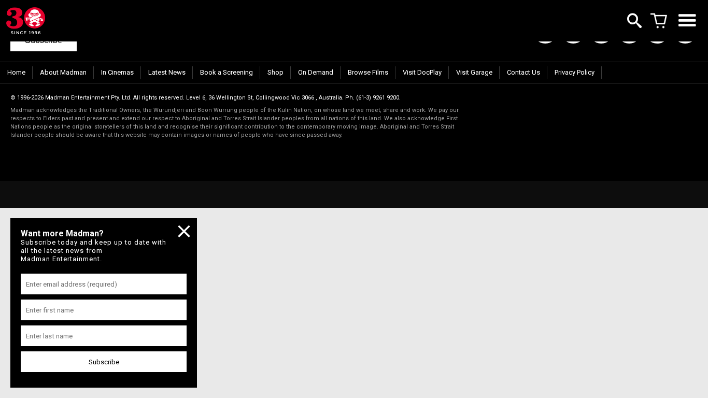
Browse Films (368, 72)
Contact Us (523, 72)
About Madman (63, 72)
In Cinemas (117, 72)
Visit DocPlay (422, 72)
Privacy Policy (574, 72)
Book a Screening (226, 72)
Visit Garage (474, 72)
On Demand (315, 72)
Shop (275, 72)
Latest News (167, 72)
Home (16, 72)
